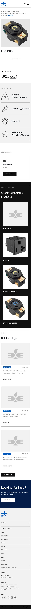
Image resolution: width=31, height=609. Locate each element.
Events (3, 560)
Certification (4, 539)
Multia (28, 607)
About (2, 532)
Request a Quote (15, 59)
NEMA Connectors (15, 13)
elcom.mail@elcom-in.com (7, 577)
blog (2, 557)
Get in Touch (4, 564)
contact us (8, 500)
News (2, 553)
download (10, 174)
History (3, 542)
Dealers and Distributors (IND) (9, 567)
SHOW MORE (8, 474)
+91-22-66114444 (5, 575)
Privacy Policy (5, 549)
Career (3, 546)
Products (4, 11)
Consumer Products (6, 528)
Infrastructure (4, 535)
